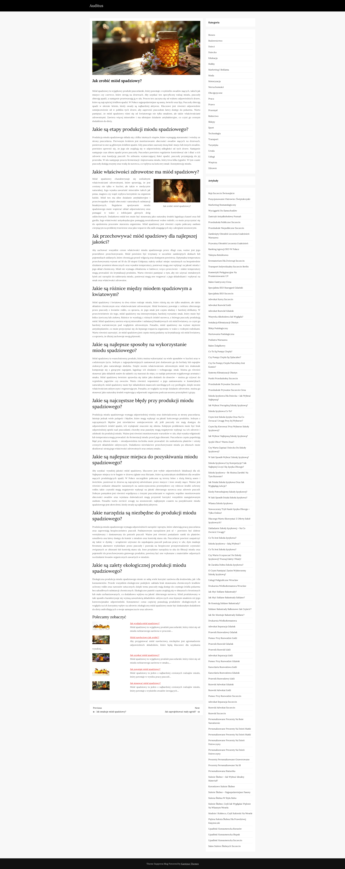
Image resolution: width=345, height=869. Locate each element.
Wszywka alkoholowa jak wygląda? (225, 316)
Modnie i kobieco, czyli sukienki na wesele (230, 813)
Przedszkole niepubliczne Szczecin (226, 228)
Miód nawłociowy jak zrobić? (144, 637)
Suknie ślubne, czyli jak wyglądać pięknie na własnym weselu (229, 805)
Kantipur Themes (190, 863)
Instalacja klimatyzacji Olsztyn (223, 322)
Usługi (211, 156)
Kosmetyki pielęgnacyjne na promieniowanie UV (222, 274)
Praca (211, 98)
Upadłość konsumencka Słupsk (224, 834)
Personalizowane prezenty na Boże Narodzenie (226, 721)
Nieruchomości (216, 87)
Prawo (211, 104)
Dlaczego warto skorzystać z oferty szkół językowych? (229, 520)
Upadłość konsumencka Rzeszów (225, 828)
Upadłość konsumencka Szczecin (225, 840)
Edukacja (213, 58)
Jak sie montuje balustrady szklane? (226, 615)
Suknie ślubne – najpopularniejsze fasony (229, 792)
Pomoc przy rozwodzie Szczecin (224, 696)
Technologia (214, 133)
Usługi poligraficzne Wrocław (223, 580)
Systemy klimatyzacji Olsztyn (222, 372)
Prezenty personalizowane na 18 (224, 765)
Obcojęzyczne (215, 92)
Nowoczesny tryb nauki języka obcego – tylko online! (229, 511)
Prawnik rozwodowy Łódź (221, 678)
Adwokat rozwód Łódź (219, 305)
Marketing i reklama (218, 69)
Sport (211, 127)
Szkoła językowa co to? (220, 411)
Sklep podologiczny (218, 328)
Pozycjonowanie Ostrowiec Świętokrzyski (229, 199)
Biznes (211, 35)
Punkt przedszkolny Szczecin (223, 378)
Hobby (211, 64)
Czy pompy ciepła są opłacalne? (224, 357)
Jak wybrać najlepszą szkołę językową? (228, 436)
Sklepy (211, 121)
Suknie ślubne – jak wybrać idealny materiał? (226, 778)
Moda (211, 75)
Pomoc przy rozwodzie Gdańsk (224, 661)
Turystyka (213, 145)
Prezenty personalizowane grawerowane (229, 759)
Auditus (96, 5)
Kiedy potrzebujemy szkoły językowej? (227, 491)
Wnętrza (212, 162)
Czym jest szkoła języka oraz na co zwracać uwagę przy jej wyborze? (226, 419)
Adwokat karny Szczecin (220, 299)
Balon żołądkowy (216, 345)
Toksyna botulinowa (218, 255)
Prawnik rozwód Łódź (219, 649)
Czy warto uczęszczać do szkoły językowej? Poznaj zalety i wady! (224, 557)
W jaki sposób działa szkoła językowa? (227, 497)
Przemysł (213, 110)
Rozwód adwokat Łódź (219, 690)
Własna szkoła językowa (220, 503)
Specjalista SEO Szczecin (220, 293)
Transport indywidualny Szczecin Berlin (228, 266)
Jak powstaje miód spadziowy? (145, 669)
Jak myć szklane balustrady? (222, 591)
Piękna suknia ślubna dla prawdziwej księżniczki (227, 821)
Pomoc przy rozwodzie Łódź (222, 638)
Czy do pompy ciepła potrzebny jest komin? (226, 365)
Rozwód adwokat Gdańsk (221, 684)
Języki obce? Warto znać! (221, 441)
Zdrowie (212, 168)
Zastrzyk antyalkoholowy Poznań (224, 216)
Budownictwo (215, 40)
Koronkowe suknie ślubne (221, 786)
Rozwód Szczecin (217, 713)
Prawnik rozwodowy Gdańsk (222, 632)
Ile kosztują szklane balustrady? (224, 603)
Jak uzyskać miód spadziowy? (144, 655)
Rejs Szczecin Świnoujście (221, 193)
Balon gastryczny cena (219, 282)
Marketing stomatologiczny (222, 204)
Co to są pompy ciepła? (220, 351)
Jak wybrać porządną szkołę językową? (228, 405)
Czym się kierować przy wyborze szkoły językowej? (228, 428)
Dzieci (211, 46)
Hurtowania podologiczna (221, 334)
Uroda (211, 150)
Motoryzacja (214, 81)
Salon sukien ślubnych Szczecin (224, 846)
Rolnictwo (213, 116)
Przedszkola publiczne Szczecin (224, 222)
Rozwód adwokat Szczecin (221, 707)
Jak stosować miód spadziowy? (145, 683)
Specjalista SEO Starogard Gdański (225, 287)
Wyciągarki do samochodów (222, 210)
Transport (213, 139)
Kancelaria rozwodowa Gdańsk (224, 672)
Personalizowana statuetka (221, 771)
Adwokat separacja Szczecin (222, 701)
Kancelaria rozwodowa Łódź (222, 667)
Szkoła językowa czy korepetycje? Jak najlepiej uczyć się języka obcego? (227, 465)
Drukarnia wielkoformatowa (222, 620)
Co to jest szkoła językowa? (222, 537)
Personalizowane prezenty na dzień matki (229, 728)
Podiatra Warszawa (217, 339)
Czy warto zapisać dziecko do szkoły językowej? (227, 449)
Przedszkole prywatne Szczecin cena (227, 390)
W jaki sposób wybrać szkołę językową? (228, 457)
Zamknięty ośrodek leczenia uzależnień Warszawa (228, 235)
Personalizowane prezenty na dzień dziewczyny (226, 742)
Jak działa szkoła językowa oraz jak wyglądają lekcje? (226, 484)
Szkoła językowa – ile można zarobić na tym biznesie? (228, 474)
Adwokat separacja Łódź (220, 655)
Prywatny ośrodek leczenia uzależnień (228, 243)
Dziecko (212, 52)
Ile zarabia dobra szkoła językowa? (225, 564)
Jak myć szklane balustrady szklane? (226, 597)
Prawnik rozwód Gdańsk (220, 643)
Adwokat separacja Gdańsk (221, 626)
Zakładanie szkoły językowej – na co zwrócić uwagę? (226, 530)
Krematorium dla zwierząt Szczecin (226, 260)
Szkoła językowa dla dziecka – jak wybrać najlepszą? (229, 397)
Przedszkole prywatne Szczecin (224, 384)
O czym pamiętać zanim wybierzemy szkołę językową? (227, 572)
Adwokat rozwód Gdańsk (221, 311)
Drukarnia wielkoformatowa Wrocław (227, 586)
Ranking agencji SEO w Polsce (223, 249)
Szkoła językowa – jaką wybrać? (224, 543)
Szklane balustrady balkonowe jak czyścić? (229, 609)
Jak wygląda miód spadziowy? (145, 623)
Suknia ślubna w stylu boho (222, 798)
